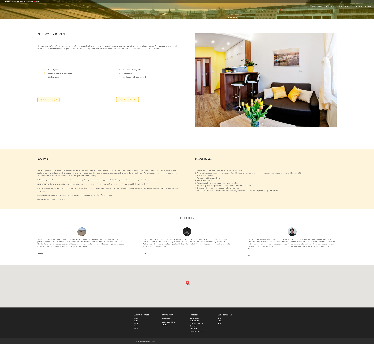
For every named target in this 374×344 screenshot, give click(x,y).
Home (314, 6)
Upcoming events (195, 297)
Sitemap (165, 291)
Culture (192, 292)
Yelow (219, 289)
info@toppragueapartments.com (23, 1)
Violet (219, 284)
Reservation (357, 6)
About (320, 6)
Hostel (136, 284)
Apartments (330, 6)
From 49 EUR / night (48, 99)
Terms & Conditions (168, 288)
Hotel (136, 287)
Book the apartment (127, 99)
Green (220, 287)
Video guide (166, 284)
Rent (135, 292)
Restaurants (194, 287)
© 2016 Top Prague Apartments (144, 307)
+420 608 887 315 (8, 1)
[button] (188, 249)
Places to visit (344, 6)
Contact (367, 6)
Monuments (194, 284)
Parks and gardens (196, 289)
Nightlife (193, 295)
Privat (136, 295)
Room (136, 289)
